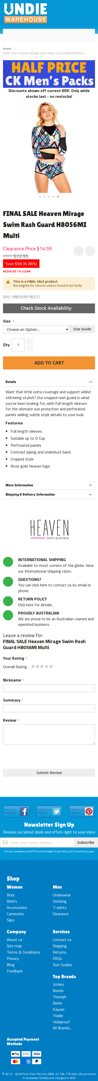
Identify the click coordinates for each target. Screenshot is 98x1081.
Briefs (12, 901)
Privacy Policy (61, 851)
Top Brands (64, 976)
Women (14, 887)
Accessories (17, 907)
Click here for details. (35, 602)
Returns (59, 952)
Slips (11, 920)
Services (61, 931)
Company (16, 931)
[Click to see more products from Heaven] (49, 529)
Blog (11, 965)
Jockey (58, 984)
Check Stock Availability (47, 308)
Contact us (62, 940)
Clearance (61, 914)
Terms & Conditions (23, 952)
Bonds (58, 990)
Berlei (57, 1003)
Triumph (59, 997)
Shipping (60, 946)
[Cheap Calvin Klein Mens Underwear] (49, 63)
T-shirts (60, 907)
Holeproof (61, 1022)
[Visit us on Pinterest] (82, 806)
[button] (40, 196)
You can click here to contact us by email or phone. (54, 585)
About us (14, 940)
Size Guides (62, 965)
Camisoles (15, 914)
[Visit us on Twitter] (49, 806)
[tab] (49, 382)
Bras (11, 895)
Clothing (60, 901)
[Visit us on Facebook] (16, 806)
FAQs (57, 958)
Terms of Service (80, 851)
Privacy (13, 958)
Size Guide (82, 329)
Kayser (59, 1009)
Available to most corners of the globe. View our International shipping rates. (56, 565)
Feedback (15, 971)
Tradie (58, 1016)
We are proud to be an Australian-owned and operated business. (56, 619)
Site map (14, 946)
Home (7, 48)
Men (57, 887)
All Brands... (62, 1028)
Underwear (62, 895)
